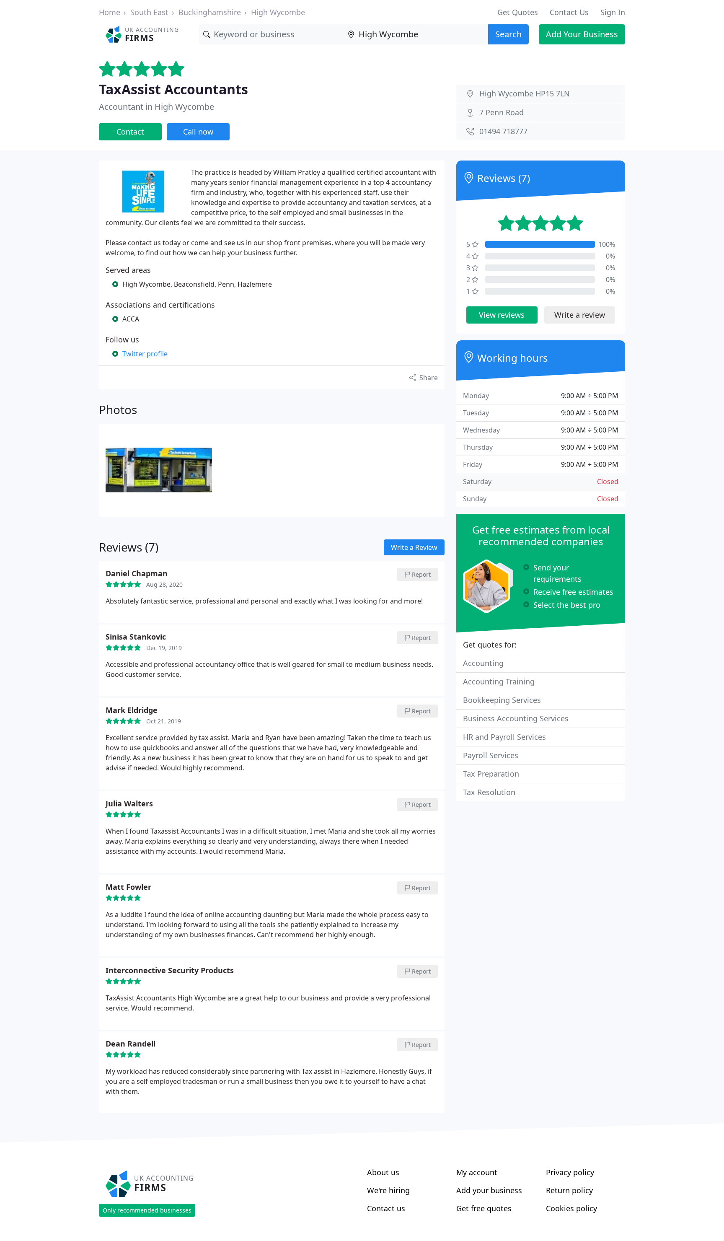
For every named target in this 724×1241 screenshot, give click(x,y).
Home (109, 12)
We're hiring (388, 1190)
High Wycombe (278, 12)
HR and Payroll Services (504, 737)
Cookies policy (571, 1208)
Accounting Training (499, 681)
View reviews (502, 315)
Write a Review (414, 547)
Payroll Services (490, 755)
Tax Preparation (491, 774)
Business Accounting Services (516, 718)
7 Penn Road (501, 112)
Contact (130, 132)
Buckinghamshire (209, 12)
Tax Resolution (489, 792)
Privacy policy (570, 1172)
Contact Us (569, 12)
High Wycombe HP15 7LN (524, 93)
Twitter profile (145, 353)
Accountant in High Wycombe (156, 106)
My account (476, 1172)
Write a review (579, 315)
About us (383, 1172)
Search (508, 34)
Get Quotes (517, 12)
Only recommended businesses (147, 1210)
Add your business (489, 1190)
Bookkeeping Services (502, 700)
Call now (198, 132)
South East (149, 12)
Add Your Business (582, 34)
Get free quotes (484, 1208)
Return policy (569, 1190)
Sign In (612, 12)
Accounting (483, 663)
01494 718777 (503, 131)
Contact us (386, 1208)
